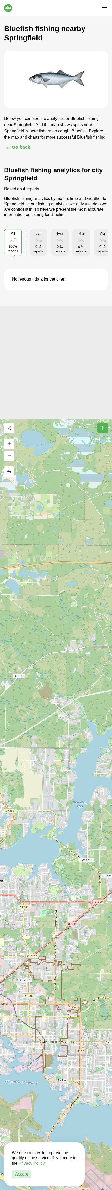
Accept (21, 1174)
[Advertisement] (56, 362)
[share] (9, 428)
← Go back (18, 147)
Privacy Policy (31, 1163)
